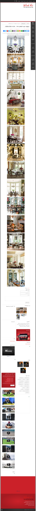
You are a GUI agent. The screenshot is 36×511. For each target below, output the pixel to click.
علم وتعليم (27, 392)
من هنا (12, 385)
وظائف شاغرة (27, 389)
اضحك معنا (19, 379)
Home (28, 23)
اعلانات (24, 379)
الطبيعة (28, 379)
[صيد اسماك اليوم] (8, 417)
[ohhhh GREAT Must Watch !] (8, 425)
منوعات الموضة (27, 384)
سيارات (21, 385)
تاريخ (20, 390)
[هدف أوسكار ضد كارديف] (8, 440)
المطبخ (28, 387)
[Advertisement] (10, 13)
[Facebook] (14, 1)
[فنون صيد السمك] (8, 456)
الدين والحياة (21, 377)
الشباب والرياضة (27, 385)
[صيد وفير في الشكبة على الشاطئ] (8, 432)
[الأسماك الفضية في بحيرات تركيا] (8, 409)
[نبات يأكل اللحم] (8, 401)
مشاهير (22, 389)
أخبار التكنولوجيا (27, 382)
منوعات (24, 387)
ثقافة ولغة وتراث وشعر (26, 390)
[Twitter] (16, 1)
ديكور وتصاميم (23, 23)
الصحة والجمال (21, 384)
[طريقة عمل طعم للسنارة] (8, 393)
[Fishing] (8, 448)
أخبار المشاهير (21, 382)
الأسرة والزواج (27, 377)
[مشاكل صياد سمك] (8, 464)
